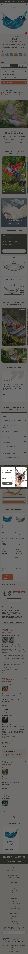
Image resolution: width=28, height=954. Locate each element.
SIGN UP (7, 483)
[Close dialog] (26, 468)
